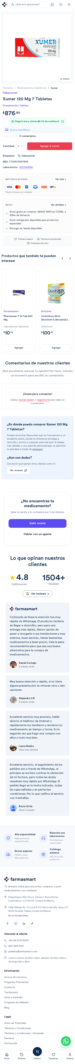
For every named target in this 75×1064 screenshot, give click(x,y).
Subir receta (37, 523)
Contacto (9, 987)
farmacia (8, 88)
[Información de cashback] (62, 121)
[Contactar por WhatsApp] (66, 1041)
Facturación (10, 1043)
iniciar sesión (26, 400)
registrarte (43, 400)
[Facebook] (7, 923)
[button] (27, 4)
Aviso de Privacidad (15, 1023)
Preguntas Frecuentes (16, 982)
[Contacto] (52, 4)
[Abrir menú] (69, 4)
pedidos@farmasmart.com (22, 951)
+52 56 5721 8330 (18, 940)
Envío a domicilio (13, 997)
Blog (6, 1007)
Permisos (9, 1038)
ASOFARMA (26, 167)
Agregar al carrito (49, 146)
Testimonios (11, 992)
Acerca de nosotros (15, 977)
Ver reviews (16, 470)
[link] (54, 88)
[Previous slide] (62, 258)
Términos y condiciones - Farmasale (24, 1033)
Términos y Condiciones (17, 1028)
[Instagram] (16, 923)
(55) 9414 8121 (16, 946)
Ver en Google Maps (18, 916)
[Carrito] (61, 4)
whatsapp (37, 449)
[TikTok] (32, 923)
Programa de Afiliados (16, 1002)
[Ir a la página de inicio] (4, 4)
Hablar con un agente (37, 534)
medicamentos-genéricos (31, 88)
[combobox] (21, 146)
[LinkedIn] (24, 923)
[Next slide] (70, 258)
